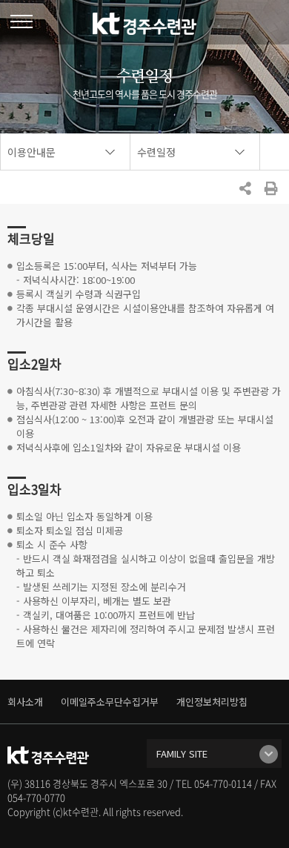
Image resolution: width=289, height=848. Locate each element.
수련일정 (156, 152)
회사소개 (25, 702)
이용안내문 (31, 152)
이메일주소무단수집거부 (110, 702)
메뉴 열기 (21, 21)
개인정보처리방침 (212, 702)
